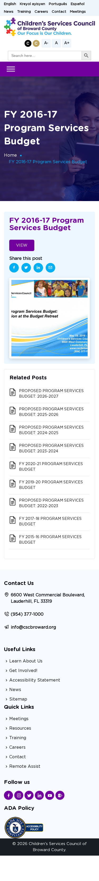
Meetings (78, 11)
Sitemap (18, 699)
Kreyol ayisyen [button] (32, 4)
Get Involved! (23, 671)
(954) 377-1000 (27, 614)
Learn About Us (26, 661)
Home (10, 155)
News (8, 11)
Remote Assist (24, 766)
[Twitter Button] (29, 795)
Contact (59, 11)
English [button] (10, 4)
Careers (41, 11)
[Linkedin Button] (39, 795)
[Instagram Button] (18, 795)
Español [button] (77, 4)
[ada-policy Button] (24, 827)
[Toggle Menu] (11, 69)
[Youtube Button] (49, 795)
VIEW (21, 245)
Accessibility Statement (34, 680)
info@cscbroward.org (33, 627)
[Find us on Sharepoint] (59, 795)
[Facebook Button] (8, 795)
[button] (28, 43)
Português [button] (58, 4)
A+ (66, 43)
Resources (20, 728)
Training (24, 11)
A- (46, 43)
